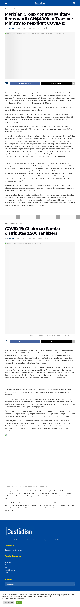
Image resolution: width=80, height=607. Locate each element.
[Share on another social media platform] (73, 83)
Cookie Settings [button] (8, 602)
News (11, 9)
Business (8, 562)
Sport (6, 567)
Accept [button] (19, 602)
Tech (6, 572)
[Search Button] (74, 3)
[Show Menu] (6, 3)
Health (39, 28)
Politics (39, 238)
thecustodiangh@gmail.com (13, 550)
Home (6, 9)
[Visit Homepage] (40, 3)
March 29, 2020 (21, 28)
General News (18, 9)
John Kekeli (10, 28)
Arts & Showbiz (10, 570)
